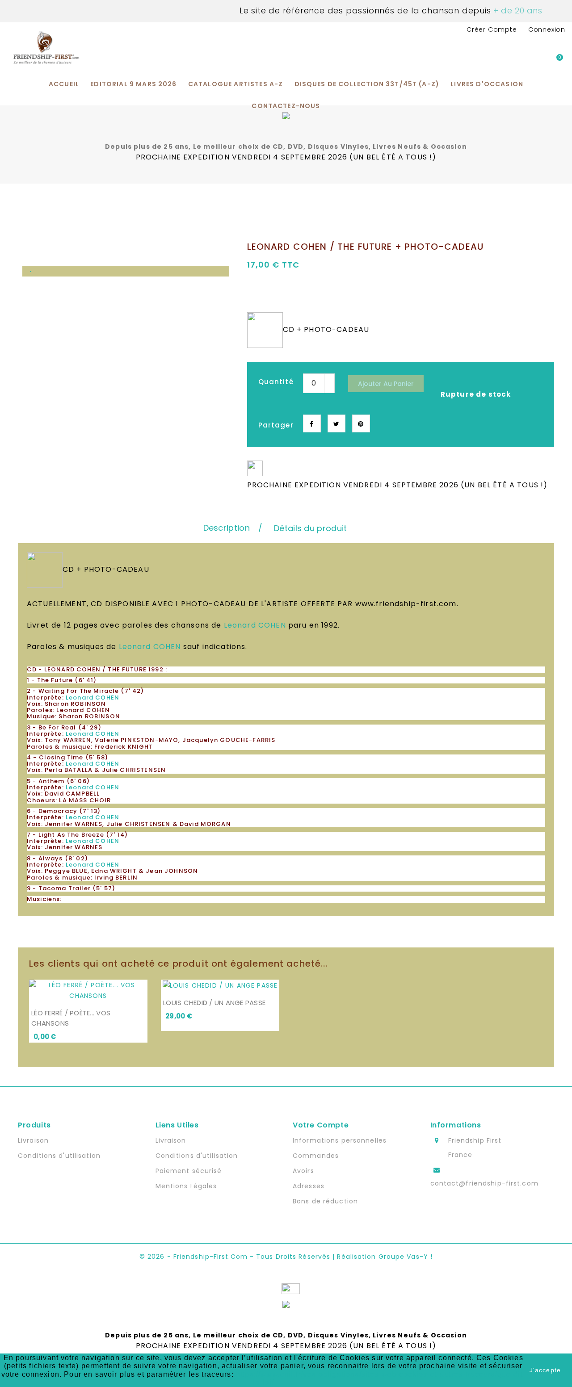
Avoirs (303, 1170)
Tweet (336, 423)
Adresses (308, 1186)
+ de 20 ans (517, 10)
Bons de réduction (325, 1201)
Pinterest (361, 423)
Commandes (316, 1155)
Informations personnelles (340, 1140)
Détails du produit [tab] (310, 528)
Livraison (33, 1140)
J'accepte (545, 1370)
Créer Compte (492, 29)
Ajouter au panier (386, 383)
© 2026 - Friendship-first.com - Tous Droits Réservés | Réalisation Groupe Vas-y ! (286, 1256)
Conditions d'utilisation (59, 1155)
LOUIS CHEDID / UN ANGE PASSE (214, 1002)
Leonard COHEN (255, 625)
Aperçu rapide (140, 993)
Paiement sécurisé (189, 1170)
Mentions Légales (186, 1186)
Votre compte (321, 1125)
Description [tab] (226, 527)
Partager (311, 423)
